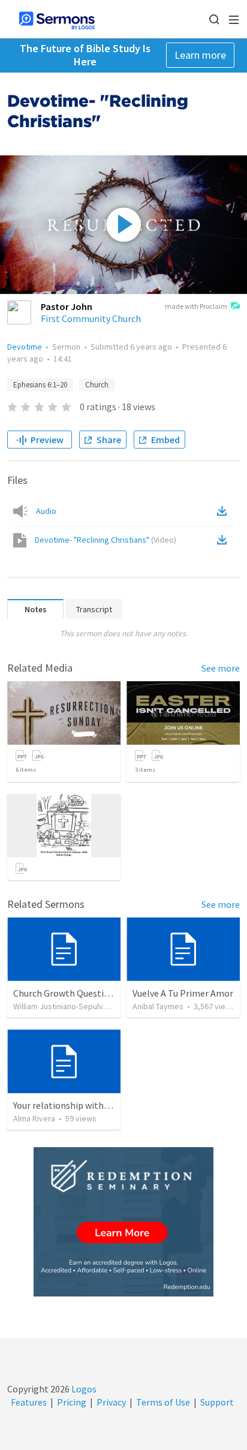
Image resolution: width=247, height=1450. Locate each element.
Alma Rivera (34, 1118)
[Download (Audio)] (224, 511)
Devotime (24, 346)
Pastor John (66, 306)
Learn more (200, 55)
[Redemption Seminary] (123, 1221)
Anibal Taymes (157, 1006)
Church (97, 385)
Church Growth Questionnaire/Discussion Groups (113, 993)
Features (29, 1402)
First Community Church (91, 318)
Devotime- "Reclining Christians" (105, 539)
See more (220, 668)
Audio (46, 511)
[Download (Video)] (224, 540)
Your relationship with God (67, 1105)
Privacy (111, 1402)
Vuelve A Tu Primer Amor (182, 993)
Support (217, 1402)
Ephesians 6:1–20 (40, 385)
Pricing (71, 1402)
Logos (83, 1389)
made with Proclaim (196, 306)
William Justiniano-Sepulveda (65, 1006)
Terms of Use (163, 1402)
